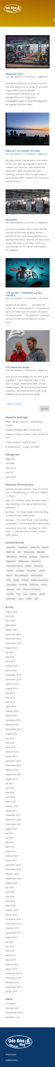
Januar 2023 (11, 756)
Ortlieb (16, 580)
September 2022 (13, 774)
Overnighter (12, 584)
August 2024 (11, 688)
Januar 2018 (11, 991)
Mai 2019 (10, 950)
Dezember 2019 (13, 919)
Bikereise (41, 552)
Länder (42, 570)
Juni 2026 (10, 616)
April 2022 (10, 797)
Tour (25, 594)
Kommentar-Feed (14, 1012)
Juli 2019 (9, 941)
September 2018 (13, 987)
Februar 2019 (12, 964)
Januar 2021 (11, 860)
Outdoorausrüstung (39, 580)
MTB (8, 580)
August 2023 (11, 733)
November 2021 (13, 819)
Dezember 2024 (13, 675)
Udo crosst (11, 467)
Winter (29, 598)
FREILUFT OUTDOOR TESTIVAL (23, 151)
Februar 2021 (12, 855)
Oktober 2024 (12, 683)
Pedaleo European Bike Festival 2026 (23, 429)
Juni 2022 (10, 788)
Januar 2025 (11, 670)
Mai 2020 (10, 896)
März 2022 (11, 801)
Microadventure (21, 575)
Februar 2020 (12, 910)
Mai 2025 (10, 656)
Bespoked (11, 219)
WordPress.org (13, 1017)
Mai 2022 (10, 792)
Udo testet (43, 298)
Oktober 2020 (12, 874)
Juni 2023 (10, 738)
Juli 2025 (9, 652)
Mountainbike (36, 575)
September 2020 (13, 878)
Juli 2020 (9, 887)
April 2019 (10, 955)
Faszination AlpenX (14, 566)
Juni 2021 (10, 837)
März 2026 (11, 625)
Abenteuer (11, 547)
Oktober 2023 (12, 724)
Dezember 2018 (13, 973)
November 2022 (13, 765)
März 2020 (11, 905)
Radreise (23, 584)
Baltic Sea (11, 552)
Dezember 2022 (13, 760)
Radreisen (34, 584)
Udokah (33, 594)
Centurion (44, 556)
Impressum (11, 1054)
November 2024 (13, 679)
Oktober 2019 (12, 928)
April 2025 (10, 661)
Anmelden (10, 1003)
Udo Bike (10, 463)
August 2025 (11, 647)
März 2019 (11, 959)
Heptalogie (31, 570)
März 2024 (11, 706)
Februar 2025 (12, 665)
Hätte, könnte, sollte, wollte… (22, 515)
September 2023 (13, 729)
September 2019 (13, 932)
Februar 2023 (12, 751)
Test (18, 594)
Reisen (44, 584)
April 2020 (10, 901)
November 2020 (13, 869)
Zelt (36, 598)
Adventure (22, 547)
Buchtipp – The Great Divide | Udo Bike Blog (27, 512)
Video (20, 598)
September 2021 (13, 824)
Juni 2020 (10, 892)
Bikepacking (29, 552)
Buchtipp (33, 556)
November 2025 (13, 638)
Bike (19, 552)
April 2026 (10, 620)
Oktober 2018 (12, 982)
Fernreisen (38, 566)
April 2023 (10, 747)
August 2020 (11, 883)
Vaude (42, 594)
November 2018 (13, 978)
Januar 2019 (11, 969)
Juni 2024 (10, 693)
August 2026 (11, 611)
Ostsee (25, 580)
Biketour (23, 556)
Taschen (10, 594)
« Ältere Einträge (13, 403)
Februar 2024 (12, 711)
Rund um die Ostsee (31, 589)
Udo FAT (10, 472)
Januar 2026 (11, 629)
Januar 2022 (11, 810)
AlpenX (45, 547)
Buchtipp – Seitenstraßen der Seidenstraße (28, 523)
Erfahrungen (24, 561)
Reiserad (10, 589)
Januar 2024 (11, 715)
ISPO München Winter (18, 367)
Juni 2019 (10, 946)
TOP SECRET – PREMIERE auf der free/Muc (24, 294)
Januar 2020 (11, 914)
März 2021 (11, 851)
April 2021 (10, 846)
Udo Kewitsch (16, 76)
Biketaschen (12, 556)
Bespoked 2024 (14, 73)
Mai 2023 (10, 742)
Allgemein (43, 76)
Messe (9, 575)
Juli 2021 (9, 833)
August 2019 (11, 937)
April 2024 (10, 702)
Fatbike (28, 566)
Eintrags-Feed (12, 1008)
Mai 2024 (10, 697)
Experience (36, 561)
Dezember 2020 (13, 864)
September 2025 (13, 643)
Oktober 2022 (12, 769)
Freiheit (10, 570)
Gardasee (20, 570)
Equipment (11, 561)
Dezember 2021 (13, 815)
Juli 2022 (9, 783)
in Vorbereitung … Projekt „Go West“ (23, 446)
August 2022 (11, 779)
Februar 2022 (12, 806)
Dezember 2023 (13, 720)
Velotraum (11, 598)
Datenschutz (12, 1060)
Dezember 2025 (13, 634)
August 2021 (11, 828)
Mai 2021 (10, 842)
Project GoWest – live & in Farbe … (22, 442)
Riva (18, 589)
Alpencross (34, 547)
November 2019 (13, 923)
